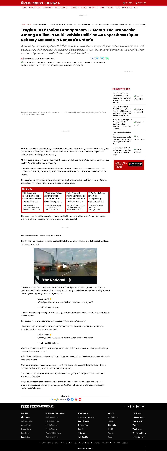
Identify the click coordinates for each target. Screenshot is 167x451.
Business (75, 8)
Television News (52, 437)
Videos (135, 425)
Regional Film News (53, 433)
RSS (118, 443)
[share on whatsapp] (106, 58)
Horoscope (83, 425)
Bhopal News (26, 429)
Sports (110, 8)
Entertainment (62, 8)
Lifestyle (112, 425)
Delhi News (25, 433)
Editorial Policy (53, 443)
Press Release (139, 437)
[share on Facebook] (92, 58)
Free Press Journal (40, 2)
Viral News (137, 429)
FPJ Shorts (48, 8)
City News (25, 417)
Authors (125, 443)
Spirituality (83, 437)
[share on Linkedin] (102, 58)
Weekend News (139, 433)
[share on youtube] (143, 406)
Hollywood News (52, 421)
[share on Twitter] (97, 58)
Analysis (24, 413)
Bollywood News (52, 417)
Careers (64, 443)
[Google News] (58, 399)
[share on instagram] (138, 406)
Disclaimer (73, 443)
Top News (137, 413)
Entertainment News (55, 413)
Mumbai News (35, 8)
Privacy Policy (84, 443)
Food (110, 437)
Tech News (137, 421)
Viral (117, 8)
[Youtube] (80, 399)
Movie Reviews (51, 425)
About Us (42, 443)
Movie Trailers (51, 429)
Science (81, 433)
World (29, 24)
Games (84, 8)
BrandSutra (83, 413)
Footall (110, 421)
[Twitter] (72, 399)
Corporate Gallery (86, 417)
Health (110, 429)
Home (24, 8)
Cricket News (113, 417)
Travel (110, 433)
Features (93, 8)
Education (127, 8)
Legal (80, 429)
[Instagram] (76, 399)
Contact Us (95, 443)
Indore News (26, 425)
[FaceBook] (68, 399)
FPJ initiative (83, 421)
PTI (22, 58)
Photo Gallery (139, 417)
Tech (136, 8)
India (102, 8)
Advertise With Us (109, 443)
